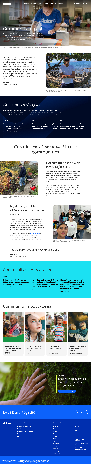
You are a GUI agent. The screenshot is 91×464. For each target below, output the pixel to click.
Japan (54, 438)
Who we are (53, 3)
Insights (40, 3)
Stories (46, 3)
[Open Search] (83, 3)
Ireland (55, 436)
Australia (55, 426)
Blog (18, 436)
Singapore (55, 448)
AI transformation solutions (24, 426)
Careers (60, 3)
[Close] (89, 460)
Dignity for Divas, (35, 233)
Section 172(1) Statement (81, 447)
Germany (55, 433)
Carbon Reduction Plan (80, 449)
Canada (55, 428)
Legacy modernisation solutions (25, 431)
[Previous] (84, 308)
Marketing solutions (22, 428)
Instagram (77, 432)
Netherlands (56, 443)
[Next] (87, 308)
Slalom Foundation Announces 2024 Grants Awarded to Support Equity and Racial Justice (16, 282)
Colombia (55, 431)
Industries (33, 3)
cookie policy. (37, 462)
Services (26, 3)
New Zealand (56, 446)
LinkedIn (77, 426)
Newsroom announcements (24, 433)
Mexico (55, 441)
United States (56, 453)
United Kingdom (57, 451)
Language (87, 3)
